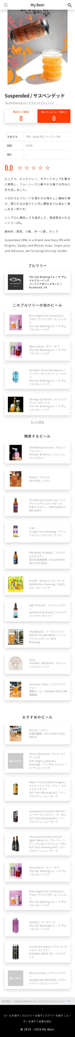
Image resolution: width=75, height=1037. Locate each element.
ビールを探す (11, 1015)
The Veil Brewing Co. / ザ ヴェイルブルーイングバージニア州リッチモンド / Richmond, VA (48, 282)
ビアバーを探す (54, 1015)
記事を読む (45, 1021)
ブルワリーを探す (32, 1015)
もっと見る (37, 422)
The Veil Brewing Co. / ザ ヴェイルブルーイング (29, 102)
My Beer (38, 5)
